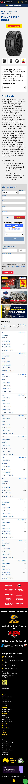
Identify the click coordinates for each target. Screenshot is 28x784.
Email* (4, 206)
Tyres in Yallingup (6, 746)
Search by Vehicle (7, 697)
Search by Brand (6, 701)
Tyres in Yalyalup (6, 748)
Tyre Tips (4, 705)
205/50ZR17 (22, 395)
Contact (4, 726)
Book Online (6, 728)
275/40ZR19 (22, 520)
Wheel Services (6, 719)
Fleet (3, 730)
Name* (4, 195)
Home (4, 11)
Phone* (4, 201)
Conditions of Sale (21, 776)
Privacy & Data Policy (11, 776)
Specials (4, 724)
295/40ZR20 (22, 561)
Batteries (4, 715)
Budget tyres (5, 752)
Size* (3, 190)
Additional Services (7, 721)
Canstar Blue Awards (7, 750)
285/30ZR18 (22, 478)
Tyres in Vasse (5, 744)
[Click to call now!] (18, 2)
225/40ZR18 (22, 437)
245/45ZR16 (22, 374)
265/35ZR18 (22, 457)
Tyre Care (4, 703)
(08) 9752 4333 (10, 665)
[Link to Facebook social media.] (14, 780)
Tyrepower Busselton (15, 5)
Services (4, 713)
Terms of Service (20, 266)
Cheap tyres (5, 754)
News (4, 732)
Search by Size (6, 699)
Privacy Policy (10, 266)
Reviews (4, 734)
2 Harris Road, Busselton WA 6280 (14, 661)
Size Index (4, 740)
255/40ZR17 (22, 416)
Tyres (3, 695)
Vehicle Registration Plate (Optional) (9, 247)
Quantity (21, 190)
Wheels (4, 707)
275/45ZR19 (22, 540)
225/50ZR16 (22, 353)
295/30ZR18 (22, 499)
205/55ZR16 (22, 332)
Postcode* (5, 211)
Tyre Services (5, 717)
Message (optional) (7, 253)
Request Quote (8, 272)
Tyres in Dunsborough (7, 742)
